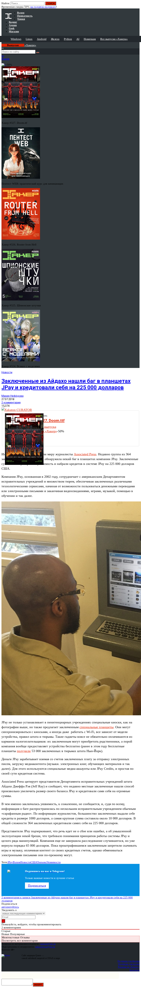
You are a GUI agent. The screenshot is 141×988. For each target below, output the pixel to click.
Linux (29, 39)
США (34, 862)
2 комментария (11, 402)
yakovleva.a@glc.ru (45, 946)
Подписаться (37, 885)
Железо (55, 39)
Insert (38, 984)
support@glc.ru (48, 943)
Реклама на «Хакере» (129, 967)
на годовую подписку (43, 6)
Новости (6, 372)
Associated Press (85, 454)
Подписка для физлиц (129, 961)
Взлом (16, 862)
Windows (16, 39)
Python (68, 39)
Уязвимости (53, 862)
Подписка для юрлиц (129, 964)
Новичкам (90, 39)
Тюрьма (41, 862)
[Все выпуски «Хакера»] (1, 43)
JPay (10, 862)
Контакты (134, 970)
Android (41, 39)
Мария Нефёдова (12, 396)
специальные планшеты (96, 727)
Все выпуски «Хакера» (114, 39)
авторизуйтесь (10, 906)
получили (24, 751)
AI (77, 39)
